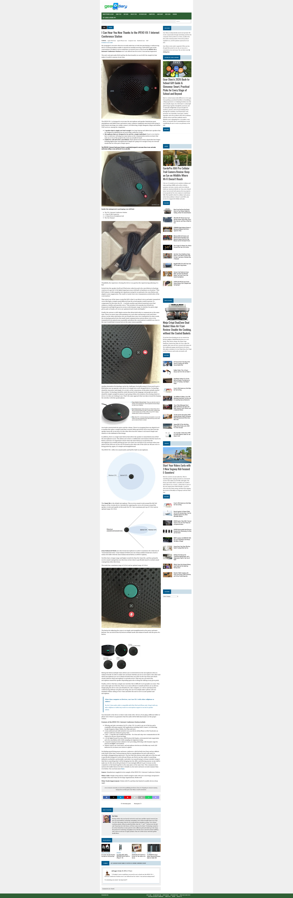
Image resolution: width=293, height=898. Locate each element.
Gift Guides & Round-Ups (109, 18)
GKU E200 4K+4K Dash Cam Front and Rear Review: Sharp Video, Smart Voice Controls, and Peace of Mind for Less (182, 220)
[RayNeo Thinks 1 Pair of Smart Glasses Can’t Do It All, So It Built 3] (167, 373)
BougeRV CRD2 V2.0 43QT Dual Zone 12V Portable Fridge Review (182, 264)
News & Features (105, 852)
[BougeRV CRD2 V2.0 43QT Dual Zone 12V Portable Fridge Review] (167, 267)
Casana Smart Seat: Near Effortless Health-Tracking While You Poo (182, 547)
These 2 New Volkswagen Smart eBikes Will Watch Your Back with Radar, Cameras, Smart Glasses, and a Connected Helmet (182, 407)
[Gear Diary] (115, 6)
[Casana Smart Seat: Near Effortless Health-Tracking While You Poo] (167, 550)
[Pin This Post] (127, 797)
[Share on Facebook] (106, 797)
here (122, 769)
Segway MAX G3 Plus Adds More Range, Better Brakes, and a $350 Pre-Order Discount (182, 425)
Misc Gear (167, 14)
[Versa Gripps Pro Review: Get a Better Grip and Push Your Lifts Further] (167, 249)
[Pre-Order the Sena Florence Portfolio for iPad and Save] (105, 851)
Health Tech (134, 14)
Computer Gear (132, 40)
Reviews (119, 852)
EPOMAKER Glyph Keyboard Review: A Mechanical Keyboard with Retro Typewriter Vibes (182, 229)
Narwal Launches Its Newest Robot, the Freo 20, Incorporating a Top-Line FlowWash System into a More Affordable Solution (182, 514)
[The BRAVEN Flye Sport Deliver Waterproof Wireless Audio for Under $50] (154, 851)
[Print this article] (141, 797)
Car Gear (126, 14)
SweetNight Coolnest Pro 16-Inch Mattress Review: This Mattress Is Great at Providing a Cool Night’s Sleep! (182, 381)
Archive (173, 896)
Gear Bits (167, 443)
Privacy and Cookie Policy (185, 895)
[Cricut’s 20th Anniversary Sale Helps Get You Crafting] (167, 391)
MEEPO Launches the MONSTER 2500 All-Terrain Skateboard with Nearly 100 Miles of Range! (182, 539)
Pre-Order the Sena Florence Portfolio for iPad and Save (108, 855)
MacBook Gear (141, 40)
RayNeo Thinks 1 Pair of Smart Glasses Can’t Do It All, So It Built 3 (182, 371)
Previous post (126, 803)
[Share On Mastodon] (155, 797)
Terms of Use (167, 896)
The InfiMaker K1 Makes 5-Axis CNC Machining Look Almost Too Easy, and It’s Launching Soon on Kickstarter (182, 398)
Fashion (175, 14)
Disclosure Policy (174, 895)
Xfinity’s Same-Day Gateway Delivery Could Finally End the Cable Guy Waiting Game (182, 566)
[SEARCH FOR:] (183, 21)
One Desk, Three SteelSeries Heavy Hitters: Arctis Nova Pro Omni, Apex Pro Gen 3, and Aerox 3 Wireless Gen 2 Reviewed (182, 256)
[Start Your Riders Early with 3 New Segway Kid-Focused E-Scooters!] (177, 462)
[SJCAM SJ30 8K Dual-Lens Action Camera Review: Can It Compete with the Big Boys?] (167, 285)
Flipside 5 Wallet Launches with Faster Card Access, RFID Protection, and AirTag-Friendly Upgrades (182, 574)
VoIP (147, 40)
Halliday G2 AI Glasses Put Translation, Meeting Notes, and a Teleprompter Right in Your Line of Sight (182, 557)
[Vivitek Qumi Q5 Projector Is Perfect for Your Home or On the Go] (136, 851)
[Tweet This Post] (113, 797)
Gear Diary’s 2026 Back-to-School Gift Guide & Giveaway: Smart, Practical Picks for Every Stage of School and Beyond (176, 86)
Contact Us (179, 896)
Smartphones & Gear (108, 14)
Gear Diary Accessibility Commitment (155, 896)
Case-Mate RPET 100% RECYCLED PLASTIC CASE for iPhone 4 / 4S (123, 856)
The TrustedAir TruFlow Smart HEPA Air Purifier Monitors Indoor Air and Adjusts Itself (182, 434)
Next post (137, 803)
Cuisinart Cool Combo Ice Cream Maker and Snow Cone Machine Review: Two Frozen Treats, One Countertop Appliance (181, 274)
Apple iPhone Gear (122, 40)
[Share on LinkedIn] (120, 797)
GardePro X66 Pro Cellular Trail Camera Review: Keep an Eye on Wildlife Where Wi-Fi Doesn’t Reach (176, 173)
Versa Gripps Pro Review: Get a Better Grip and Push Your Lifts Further (182, 246)
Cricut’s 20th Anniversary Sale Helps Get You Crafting (182, 389)
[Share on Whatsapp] (148, 797)
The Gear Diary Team (157, 895)
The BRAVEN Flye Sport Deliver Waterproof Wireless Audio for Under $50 (153, 856)
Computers (152, 14)
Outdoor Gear (143, 14)
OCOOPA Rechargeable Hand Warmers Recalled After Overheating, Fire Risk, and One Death (182, 531)
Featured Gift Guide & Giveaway (172, 57)
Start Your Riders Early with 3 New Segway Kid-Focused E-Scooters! (177, 468)
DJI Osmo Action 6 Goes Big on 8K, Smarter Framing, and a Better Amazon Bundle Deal (182, 363)
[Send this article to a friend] (134, 797)
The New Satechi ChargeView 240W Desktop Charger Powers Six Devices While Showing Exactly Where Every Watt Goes (182, 417)
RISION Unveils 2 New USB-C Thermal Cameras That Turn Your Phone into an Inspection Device (182, 522)
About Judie (148, 895)
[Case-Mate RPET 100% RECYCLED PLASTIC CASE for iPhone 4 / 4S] (120, 851)
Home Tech (118, 14)
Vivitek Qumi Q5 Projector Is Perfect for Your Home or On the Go (138, 856)
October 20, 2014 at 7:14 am (124, 871)
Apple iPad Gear (111, 40)
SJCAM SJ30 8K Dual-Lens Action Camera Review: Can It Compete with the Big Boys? (182, 283)
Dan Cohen (110, 42)
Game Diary (160, 14)
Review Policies (166, 895)
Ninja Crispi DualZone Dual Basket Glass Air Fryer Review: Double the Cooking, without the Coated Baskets (182, 211)
